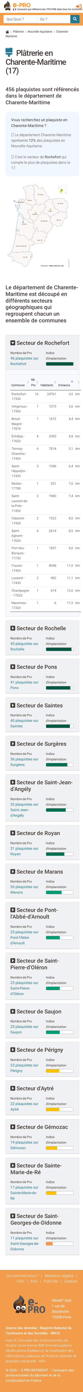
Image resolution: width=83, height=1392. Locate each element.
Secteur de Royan (37, 833)
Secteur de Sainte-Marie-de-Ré (36, 1168)
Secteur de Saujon (38, 1011)
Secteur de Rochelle (40, 628)
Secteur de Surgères (40, 744)
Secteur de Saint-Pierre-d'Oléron (34, 964)
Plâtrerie (18, 31)
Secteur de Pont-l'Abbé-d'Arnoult (34, 913)
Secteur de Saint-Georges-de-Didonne (36, 1219)
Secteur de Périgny (39, 1050)
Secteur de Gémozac (41, 1127)
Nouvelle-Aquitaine (40, 31)
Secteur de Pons (36, 667)
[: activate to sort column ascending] (77, 382)
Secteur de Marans (39, 872)
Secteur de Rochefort (42, 343)
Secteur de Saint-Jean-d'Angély (41, 785)
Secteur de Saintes (39, 705)
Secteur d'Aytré (34, 1088)
